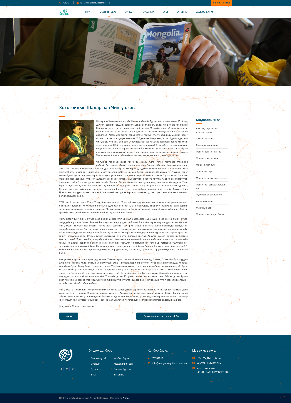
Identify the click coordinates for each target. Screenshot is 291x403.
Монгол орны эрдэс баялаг (210, 214)
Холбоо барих (204, 12)
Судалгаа (148, 12)
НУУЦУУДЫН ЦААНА (209, 358)
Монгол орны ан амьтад (208, 151)
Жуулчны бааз (203, 207)
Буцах (69, 316)
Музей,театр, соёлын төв (209, 194)
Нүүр (88, 12)
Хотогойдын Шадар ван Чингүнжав (97, 107)
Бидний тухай (108, 12)
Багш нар (182, 12)
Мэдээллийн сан (123, 363)
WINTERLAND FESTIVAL (210, 363)
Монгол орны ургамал (207, 158)
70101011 (66, 3)
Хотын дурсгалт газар (207, 145)
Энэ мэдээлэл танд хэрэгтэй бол (162, 316)
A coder (126, 398)
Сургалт (130, 12)
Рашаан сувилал (204, 138)
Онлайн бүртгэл (221, 3)
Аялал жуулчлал (204, 201)
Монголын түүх (204, 171)
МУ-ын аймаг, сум (205, 165)
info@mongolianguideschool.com (95, 3)
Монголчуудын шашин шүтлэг (211, 178)
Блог (165, 12)
